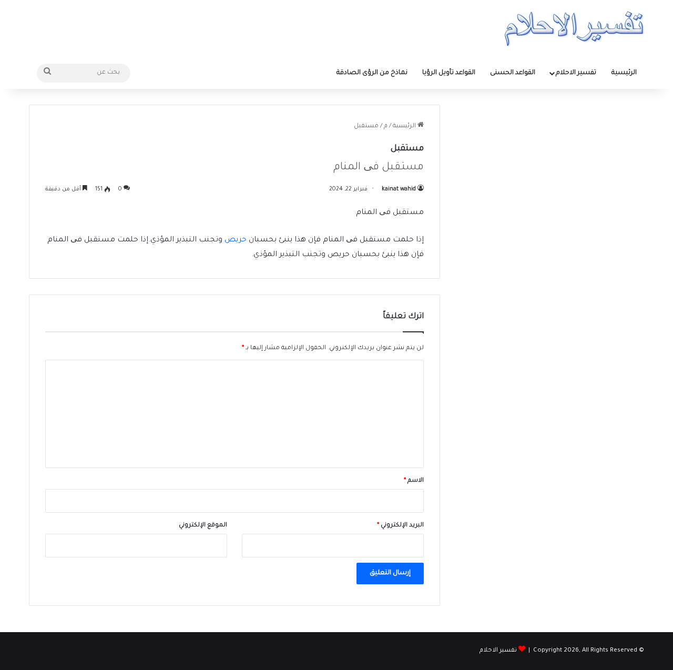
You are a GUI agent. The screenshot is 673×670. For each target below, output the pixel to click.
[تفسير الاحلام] (574, 29)
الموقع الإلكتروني (203, 525)
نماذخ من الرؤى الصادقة (371, 73)
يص (231, 240)
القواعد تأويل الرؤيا (448, 73)
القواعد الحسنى (512, 73)
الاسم (414, 481)
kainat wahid (399, 189)
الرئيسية (624, 73)
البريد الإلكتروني (400, 525)
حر (242, 240)
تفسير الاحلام (576, 73)
